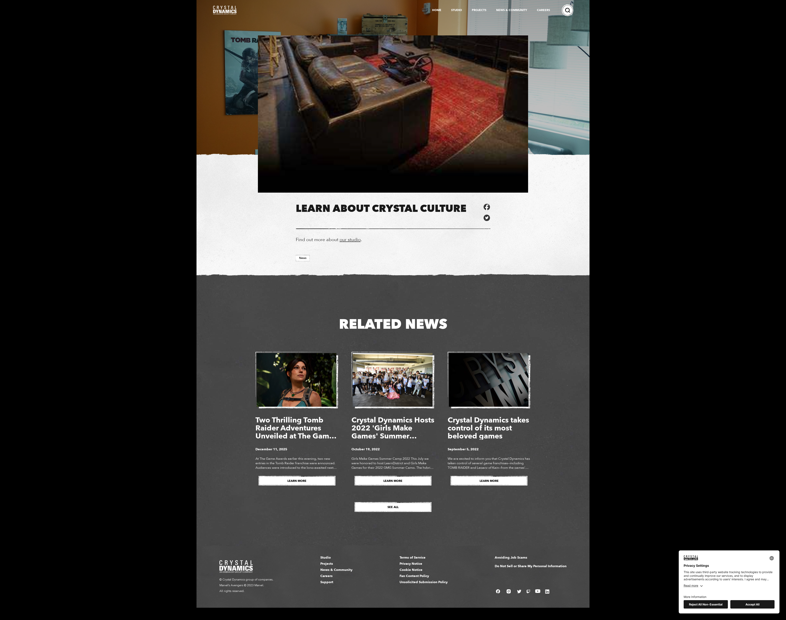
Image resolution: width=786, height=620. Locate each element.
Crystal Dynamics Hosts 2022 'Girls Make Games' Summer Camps (392, 432)
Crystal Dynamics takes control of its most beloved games (488, 428)
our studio (350, 240)
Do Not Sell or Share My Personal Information (531, 566)
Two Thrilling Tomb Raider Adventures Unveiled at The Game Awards (294, 432)
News (302, 258)
